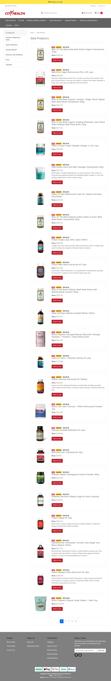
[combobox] (57, 13)
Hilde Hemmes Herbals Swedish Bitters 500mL (73, 313)
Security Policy (52, 658)
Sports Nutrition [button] (55, 20)
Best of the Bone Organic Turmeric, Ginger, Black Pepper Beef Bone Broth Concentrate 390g (78, 100)
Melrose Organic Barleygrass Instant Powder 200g (75, 474)
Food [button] (16, 25)
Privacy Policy (52, 650)
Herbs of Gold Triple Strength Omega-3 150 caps (75, 146)
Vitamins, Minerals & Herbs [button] (36, 20)
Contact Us (101, 6)
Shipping (93, 6)
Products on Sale (56, 2)
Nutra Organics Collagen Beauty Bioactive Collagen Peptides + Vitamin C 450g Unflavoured (76, 335)
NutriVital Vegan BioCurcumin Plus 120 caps (72, 72)
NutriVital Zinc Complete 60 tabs (67, 452)
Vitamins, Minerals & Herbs (13, 39)
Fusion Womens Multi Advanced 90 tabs (70, 572)
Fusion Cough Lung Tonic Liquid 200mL (70, 240)
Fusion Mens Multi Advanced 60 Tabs (69, 264)
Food (7, 60)
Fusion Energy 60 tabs (62, 518)
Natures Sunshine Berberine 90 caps (68, 430)
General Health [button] (70, 20)
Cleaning (9, 25)
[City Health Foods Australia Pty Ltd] (15, 13)
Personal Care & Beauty (14, 55)
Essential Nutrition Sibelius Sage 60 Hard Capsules (75, 496)
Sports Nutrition (11, 45)
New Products (11, 20)
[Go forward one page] (76, 621)
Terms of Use (52, 646)
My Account (11, 642)
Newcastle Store (33, 646)
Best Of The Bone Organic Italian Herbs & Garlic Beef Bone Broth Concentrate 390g (77, 218)
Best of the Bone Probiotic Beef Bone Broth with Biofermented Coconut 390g (74, 290)
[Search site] (42, 13)
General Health (11, 50)
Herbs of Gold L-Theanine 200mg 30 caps (71, 358)
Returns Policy (52, 654)
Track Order (11, 646)
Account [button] (88, 13)
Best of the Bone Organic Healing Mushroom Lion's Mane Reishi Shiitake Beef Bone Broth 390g (78, 123)
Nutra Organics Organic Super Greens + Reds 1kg (74, 600)
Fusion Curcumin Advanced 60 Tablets (69, 379)
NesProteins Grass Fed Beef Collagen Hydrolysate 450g (77, 167)
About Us (30, 642)
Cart (99, 13)
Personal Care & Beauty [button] (88, 20)
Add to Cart (57, 60)
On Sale (21, 20)
